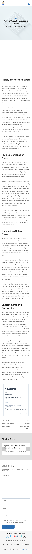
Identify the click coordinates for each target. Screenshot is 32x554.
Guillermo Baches (12, 26)
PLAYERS (26, 544)
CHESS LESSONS (13, 541)
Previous (4, 449)
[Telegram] (7, 536)
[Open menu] (28, 3)
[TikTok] (21, 536)
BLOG (7, 544)
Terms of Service (24, 549)
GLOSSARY (16, 544)
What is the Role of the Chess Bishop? (8, 423)
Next (28, 449)
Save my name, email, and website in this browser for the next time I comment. (15, 521)
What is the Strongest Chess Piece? (25, 424)
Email (5, 508)
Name (5, 500)
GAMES (24, 541)
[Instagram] (17, 536)
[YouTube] (14, 536)
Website (5, 516)
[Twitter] (11, 536)
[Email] (24, 536)
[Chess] (3, 3)
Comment (6, 475)
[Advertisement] (16, 58)
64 (16, 18)
